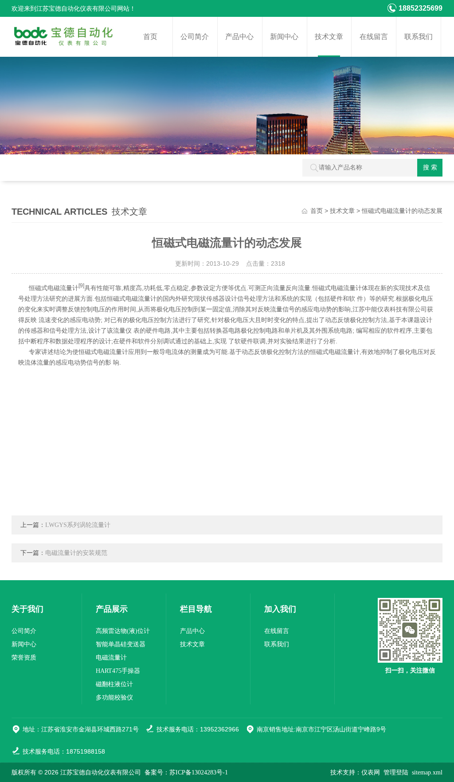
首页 (150, 36)
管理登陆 (396, 772)
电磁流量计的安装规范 (76, 553)
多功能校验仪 (114, 697)
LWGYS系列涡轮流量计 (77, 525)
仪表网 (370, 772)
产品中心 (239, 36)
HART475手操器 (118, 671)
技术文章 (329, 36)
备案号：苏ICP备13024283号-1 (186, 772)
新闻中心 (284, 36)
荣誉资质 (24, 657)
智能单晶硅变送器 (120, 644)
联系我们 (418, 36)
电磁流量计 (111, 657)
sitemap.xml (427, 772)
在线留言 (374, 36)
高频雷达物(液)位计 (123, 631)
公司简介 (194, 36)
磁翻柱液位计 (114, 684)
